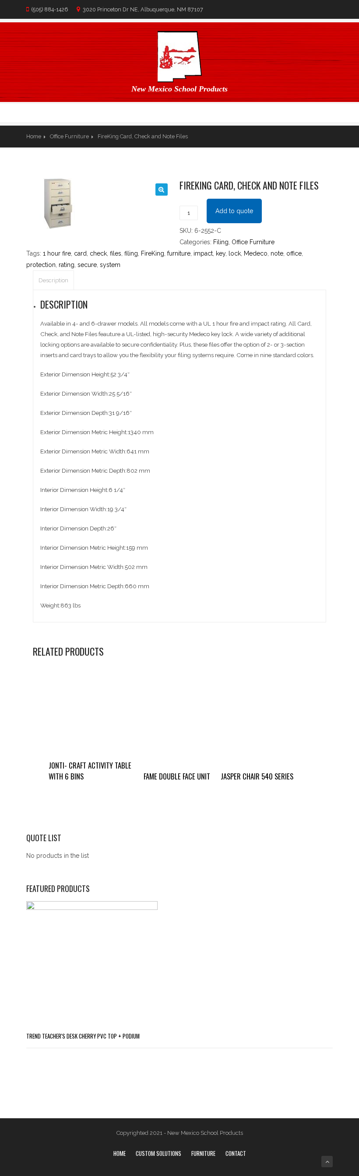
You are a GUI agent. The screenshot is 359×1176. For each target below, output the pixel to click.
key (220, 253)
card (80, 253)
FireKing (152, 253)
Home (33, 136)
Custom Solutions (158, 1153)
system (110, 264)
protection (41, 264)
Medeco (255, 253)
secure (87, 264)
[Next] (327, 136)
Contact (235, 1153)
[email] (328, 112)
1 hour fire (57, 253)
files (115, 253)
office (294, 253)
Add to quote (234, 210)
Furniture (203, 1153)
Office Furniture (69, 136)
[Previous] (309, 136)
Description (53, 280)
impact (203, 253)
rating (66, 264)
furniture (178, 253)
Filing (221, 242)
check (98, 253)
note (277, 253)
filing (131, 253)
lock (235, 253)
